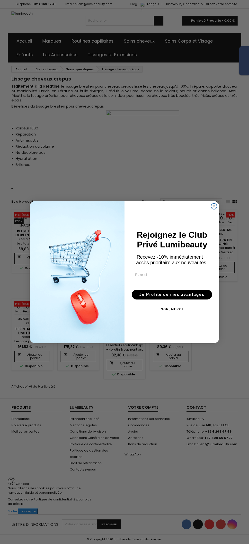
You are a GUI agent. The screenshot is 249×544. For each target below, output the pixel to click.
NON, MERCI (172, 309)
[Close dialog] (214, 206)
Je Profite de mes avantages (172, 294)
